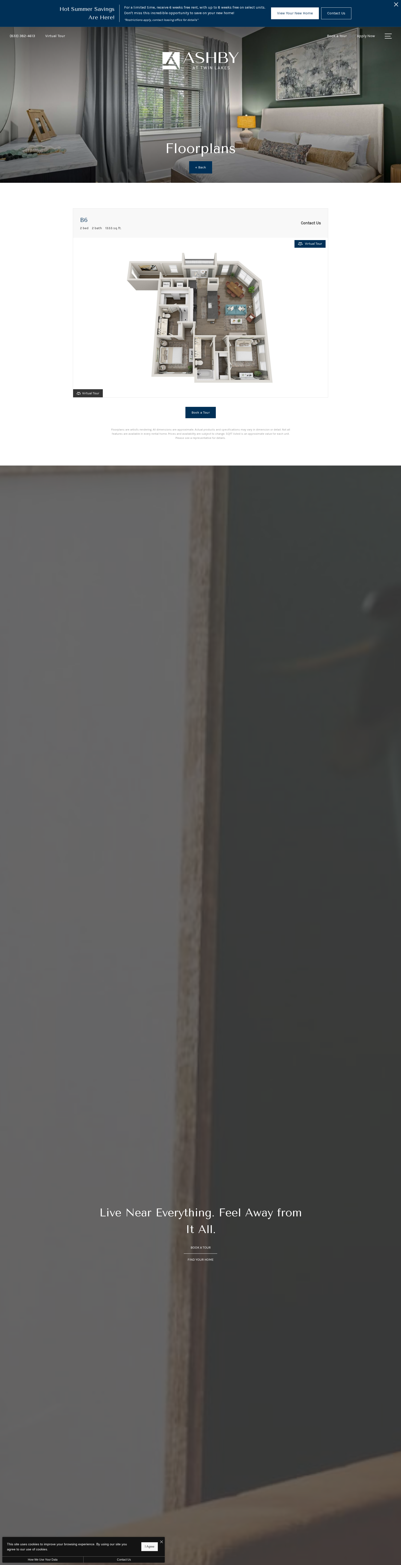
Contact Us (124, 1559)
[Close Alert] (396, 5)
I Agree (149, 1546)
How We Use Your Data (43, 1559)
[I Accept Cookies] (161, 1542)
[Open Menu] (388, 36)
